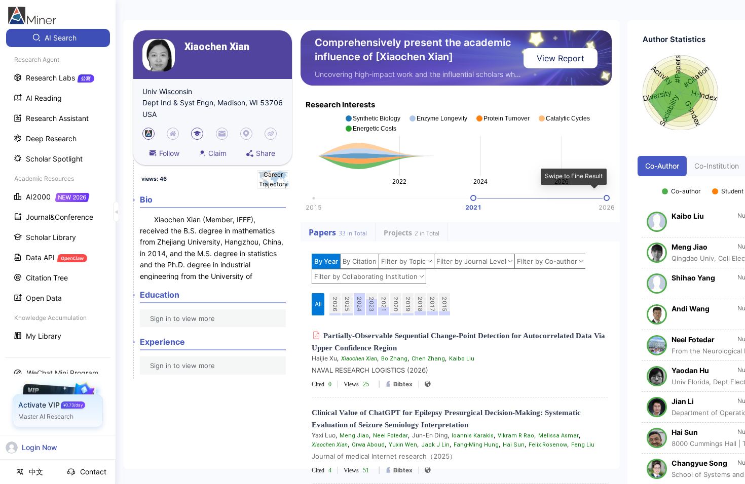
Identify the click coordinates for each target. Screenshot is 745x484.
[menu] (57, 188)
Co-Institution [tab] (716, 166)
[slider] (473, 197)
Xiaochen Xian (216, 47)
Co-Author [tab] (662, 166)
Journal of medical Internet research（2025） (384, 456)
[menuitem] (58, 38)
